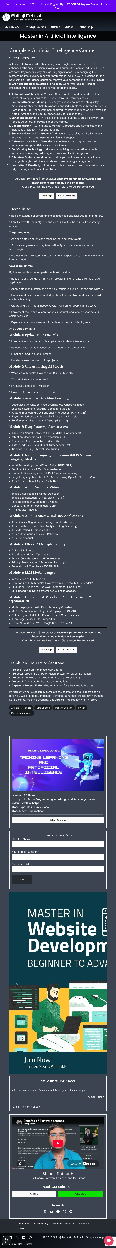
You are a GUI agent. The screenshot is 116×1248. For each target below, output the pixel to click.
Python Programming (21, 713)
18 (22, 1106)
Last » (36, 1106)
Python (81, 707)
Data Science (43, 707)
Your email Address (24, 864)
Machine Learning (64, 707)
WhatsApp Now (58, 820)
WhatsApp (46, 195)
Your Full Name (21, 839)
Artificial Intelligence (21, 707)
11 (19, 1106)
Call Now (34, 1194)
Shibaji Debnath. (28, 15)
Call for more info (66, 195)
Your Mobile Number (24, 851)
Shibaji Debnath (24, 1244)
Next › (28, 1106)
